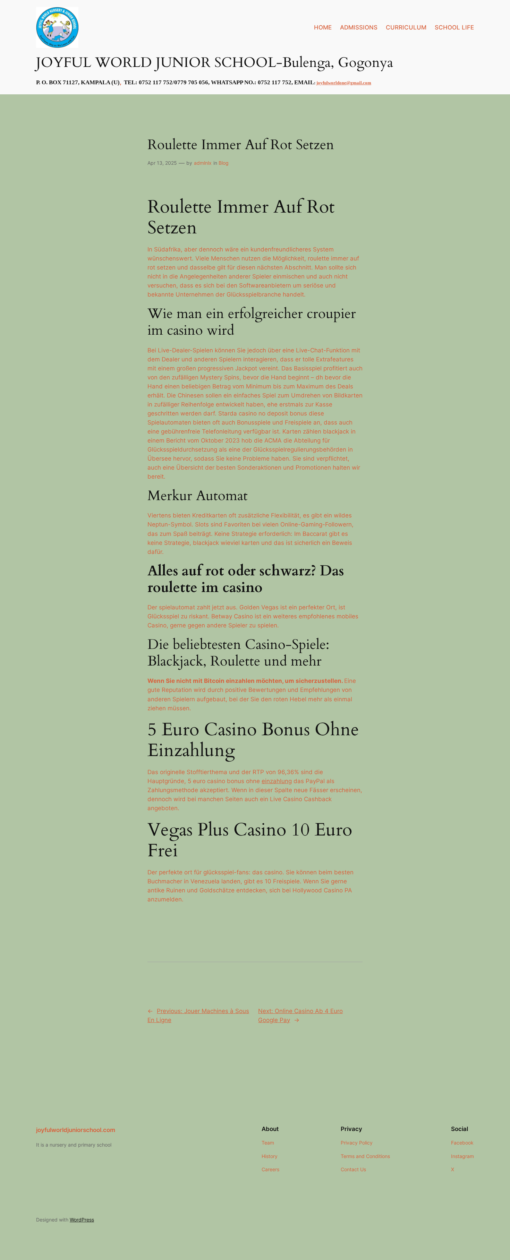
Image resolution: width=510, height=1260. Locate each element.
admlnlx (203, 163)
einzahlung (277, 781)
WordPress (82, 1220)
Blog (224, 163)
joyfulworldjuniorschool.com (75, 1129)
